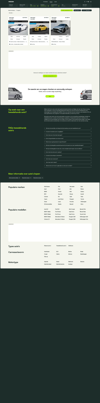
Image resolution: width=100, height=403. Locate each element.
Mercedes (11, 17)
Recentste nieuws (26, 177)
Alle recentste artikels (13, 177)
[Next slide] (26, 34)
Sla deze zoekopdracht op (66, 10)
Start (50, 96)
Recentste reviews (37, 177)
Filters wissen (76, 10)
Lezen (55, 1)
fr (87, 1)
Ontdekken (45, 1)
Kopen (51, 1)
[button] (87, 10)
